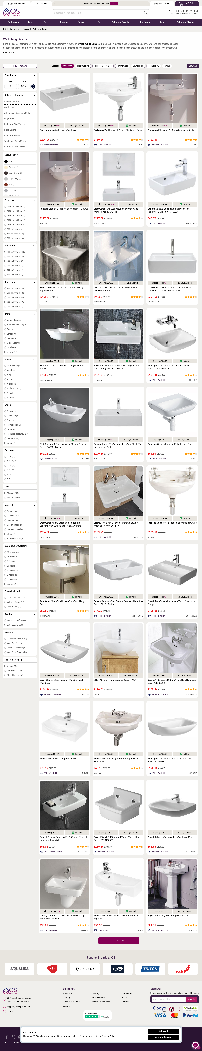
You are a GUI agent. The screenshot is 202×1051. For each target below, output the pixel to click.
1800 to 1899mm (16, 224)
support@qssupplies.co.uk (19, 1007)
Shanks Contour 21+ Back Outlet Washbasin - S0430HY (168, 367)
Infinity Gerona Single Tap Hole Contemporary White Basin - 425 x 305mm (60, 524)
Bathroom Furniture (121, 22)
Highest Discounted (103, 66)
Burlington (13, 338)
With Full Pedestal (16, 643)
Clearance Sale (19, 3)
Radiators (145, 22)
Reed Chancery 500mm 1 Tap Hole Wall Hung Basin (117, 760)
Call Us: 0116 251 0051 (186, 11)
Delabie (11, 347)
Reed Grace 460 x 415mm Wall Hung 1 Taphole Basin (62, 289)
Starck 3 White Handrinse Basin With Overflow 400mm (115, 289)
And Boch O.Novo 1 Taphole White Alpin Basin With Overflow (63, 917)
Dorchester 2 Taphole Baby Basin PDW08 (172, 522)
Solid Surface (14, 525)
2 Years (12, 575)
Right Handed (15, 675)
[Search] (146, 13)
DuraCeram (13, 516)
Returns (125, 1002)
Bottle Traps (9, 107)
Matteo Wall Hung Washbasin (58, 130)
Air (9, 375)
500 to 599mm (15, 238)
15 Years (12, 557)
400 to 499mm (15, 234)
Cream (13, 167)
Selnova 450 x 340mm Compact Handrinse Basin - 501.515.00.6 (118, 603)
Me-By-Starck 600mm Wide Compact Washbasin (61, 681)
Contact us (127, 993)
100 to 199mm (16, 252)
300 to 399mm (15, 229)
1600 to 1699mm (16, 220)
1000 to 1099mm (16, 206)
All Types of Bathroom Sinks (17, 113)
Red (12, 184)
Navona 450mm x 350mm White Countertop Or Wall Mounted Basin (169, 289)
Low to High (138, 66)
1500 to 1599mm (16, 215)
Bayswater (13, 329)
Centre (12, 666)
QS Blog (66, 997)
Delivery (95, 993)
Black (13, 161)
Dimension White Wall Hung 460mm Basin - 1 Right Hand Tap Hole (116, 367)
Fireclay (12, 520)
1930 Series (13, 365)
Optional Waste (16, 597)
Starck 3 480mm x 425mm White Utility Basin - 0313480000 (116, 839)
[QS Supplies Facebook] (6, 1037)
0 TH (11, 456)
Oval (10, 420)
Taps (100, 22)
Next (147, 4)
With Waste (14, 606)
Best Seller (67, 66)
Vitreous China (15, 538)
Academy (12, 370)
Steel (13, 190)
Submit (191, 999)
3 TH (10, 470)
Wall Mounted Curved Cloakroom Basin (118, 130)
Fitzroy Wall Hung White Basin (168, 915)
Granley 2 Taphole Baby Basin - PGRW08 (64, 209)
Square (11, 443)
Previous (54, 4)
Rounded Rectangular (18, 434)
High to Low (154, 66)
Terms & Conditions (101, 1002)
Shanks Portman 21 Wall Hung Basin (170, 444)
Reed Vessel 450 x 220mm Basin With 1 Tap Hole (117, 917)
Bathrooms (13, 22)
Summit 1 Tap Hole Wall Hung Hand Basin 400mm (63, 367)
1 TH (11, 461)
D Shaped (12, 416)
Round (11, 429)
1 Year (11, 561)
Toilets (31, 22)
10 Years (13, 552)
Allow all (163, 1031)
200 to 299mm (15, 256)
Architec (12, 384)
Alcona (11, 379)
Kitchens (163, 22)
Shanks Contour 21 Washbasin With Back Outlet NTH (170, 760)
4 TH (10, 474)
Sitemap (67, 1006)
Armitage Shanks (16, 325)
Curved (12, 411)
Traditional (13, 497)
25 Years (12, 570)
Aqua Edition (14, 320)
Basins (47, 22)
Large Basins (10, 118)
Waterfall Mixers (11, 101)
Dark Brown (16, 173)
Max (24, 81)
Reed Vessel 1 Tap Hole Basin (58, 758)
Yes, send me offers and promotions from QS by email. (176, 993)
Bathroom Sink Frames (14, 147)
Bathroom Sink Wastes (14, 124)
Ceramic (12, 511)
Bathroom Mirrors (185, 22)
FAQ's (124, 997)
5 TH (10, 479)
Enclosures (82, 22)
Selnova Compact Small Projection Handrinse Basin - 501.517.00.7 (168, 210)
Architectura (14, 388)
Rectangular (14, 425)
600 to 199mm (15, 270)
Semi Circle (13, 438)
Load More (119, 940)
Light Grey (15, 179)
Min (10, 81)
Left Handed (14, 670)
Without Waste (15, 602)
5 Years (12, 579)
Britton (11, 334)
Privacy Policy (98, 997)
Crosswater (13, 343)
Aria (10, 393)
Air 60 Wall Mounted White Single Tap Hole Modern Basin (118, 445)
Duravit (12, 352)
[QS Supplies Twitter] (13, 1037)
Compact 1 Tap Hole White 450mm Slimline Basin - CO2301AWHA (63, 445)
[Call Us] (171, 12)
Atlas (10, 397)
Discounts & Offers (71, 1002)
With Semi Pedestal (17, 652)
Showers (64, 22)
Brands (44, 3)
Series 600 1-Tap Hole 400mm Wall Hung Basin (62, 603)
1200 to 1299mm (16, 211)
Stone (11, 534)
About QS (67, 993)
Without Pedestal (16, 648)
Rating (167, 66)
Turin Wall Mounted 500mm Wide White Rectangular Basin (116, 210)
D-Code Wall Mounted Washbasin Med (170, 837)
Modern (13, 493)
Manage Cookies (163, 1037)
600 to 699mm (15, 274)
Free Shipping (83, 66)
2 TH (11, 465)
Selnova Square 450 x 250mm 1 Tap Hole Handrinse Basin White (64, 839)
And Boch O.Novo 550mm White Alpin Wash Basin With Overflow (116, 524)
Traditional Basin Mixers (15, 141)
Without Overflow (16, 620)
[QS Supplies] (11, 12)
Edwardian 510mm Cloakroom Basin (171, 130)
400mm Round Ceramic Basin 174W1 (115, 680)
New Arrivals (122, 66)
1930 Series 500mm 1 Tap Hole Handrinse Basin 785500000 (172, 681)
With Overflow (15, 625)
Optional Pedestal (17, 638)
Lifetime (12, 584)
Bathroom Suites (12, 135)
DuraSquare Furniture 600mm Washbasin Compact (171, 603)
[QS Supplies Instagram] (20, 1037)
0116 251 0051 (13, 1011)
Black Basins (10, 130)
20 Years (12, 566)
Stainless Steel (15, 529)
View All (193, 66)
